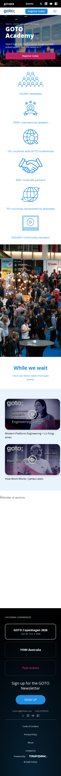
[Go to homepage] (9, 11)
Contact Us (30, 750)
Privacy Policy (30, 734)
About (30, 742)
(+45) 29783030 (41, 711)
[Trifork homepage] (38, 756)
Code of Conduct (30, 726)
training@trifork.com (22, 711)
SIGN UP (30, 700)
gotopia (9, 3)
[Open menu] (55, 11)
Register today (36, 11)
